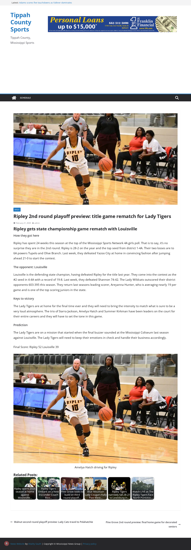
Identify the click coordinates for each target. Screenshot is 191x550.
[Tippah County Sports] (14, 97)
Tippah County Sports (20, 22)
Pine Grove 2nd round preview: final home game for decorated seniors (141, 524)
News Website (17, 543)
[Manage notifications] (6, 543)
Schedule (25, 97)
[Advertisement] (95, 71)
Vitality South (34, 543)
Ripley (17, 210)
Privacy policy (89, 543)
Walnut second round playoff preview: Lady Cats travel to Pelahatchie (53, 522)
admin (37, 223)
